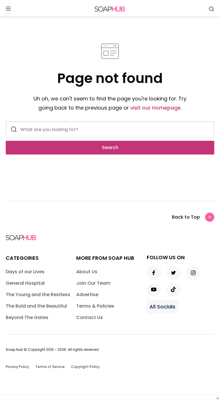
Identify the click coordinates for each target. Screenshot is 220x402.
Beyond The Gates (27, 317)
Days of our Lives (25, 271)
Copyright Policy (85, 366)
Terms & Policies (95, 306)
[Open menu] (8, 9)
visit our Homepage (155, 107)
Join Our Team (93, 283)
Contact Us (89, 317)
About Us (86, 271)
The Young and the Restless (38, 294)
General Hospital (25, 283)
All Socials (162, 306)
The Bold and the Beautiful (36, 306)
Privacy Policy (17, 366)
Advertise (87, 294)
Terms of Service (50, 366)
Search (110, 147)
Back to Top (186, 217)
